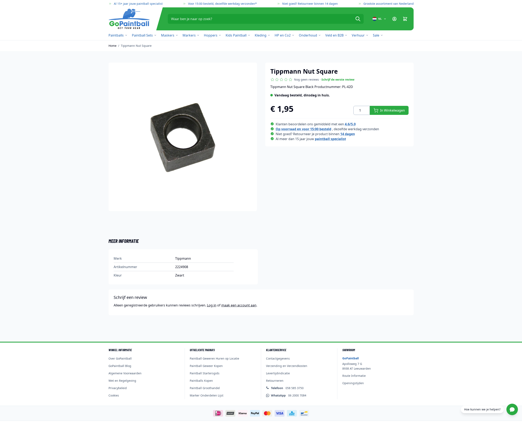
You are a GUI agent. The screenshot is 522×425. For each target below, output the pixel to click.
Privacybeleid (118, 388)
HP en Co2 (283, 35)
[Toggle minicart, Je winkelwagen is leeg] (405, 18)
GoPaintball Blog (120, 366)
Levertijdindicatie (278, 373)
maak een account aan (238, 305)
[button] (312, 79)
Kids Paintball (236, 35)
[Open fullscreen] (183, 137)
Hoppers (210, 35)
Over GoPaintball (120, 358)
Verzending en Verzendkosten (286, 366)
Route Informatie (354, 376)
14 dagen (347, 134)
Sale (376, 35)
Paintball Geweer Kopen (206, 366)
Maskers (167, 35)
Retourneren (274, 381)
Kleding (260, 35)
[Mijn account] (394, 18)
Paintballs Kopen (201, 381)
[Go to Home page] (129, 18)
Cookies (114, 395)
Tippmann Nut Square (136, 46)
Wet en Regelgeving (122, 381)
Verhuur (358, 35)
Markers (189, 35)
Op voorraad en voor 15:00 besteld (303, 129)
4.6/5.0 (350, 124)
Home (113, 46)
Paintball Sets (142, 35)
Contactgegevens (278, 358)
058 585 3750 (287, 388)
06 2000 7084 (288, 395)
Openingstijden (353, 383)
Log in (211, 305)
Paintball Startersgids (204, 373)
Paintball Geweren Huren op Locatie (214, 358)
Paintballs (116, 35)
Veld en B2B (334, 35)
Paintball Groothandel (205, 388)
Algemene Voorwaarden (125, 373)
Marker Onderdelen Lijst (206, 395)
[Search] (358, 19)
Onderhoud (308, 35)
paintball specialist (330, 139)
